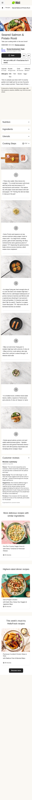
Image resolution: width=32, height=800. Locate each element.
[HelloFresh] (16, 2)
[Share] (29, 55)
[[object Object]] (24, 55)
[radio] (2, 45)
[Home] (2, 8)
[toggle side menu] (2, 2)
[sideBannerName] (16, 106)
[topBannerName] (16, 13)
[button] (16, 129)
